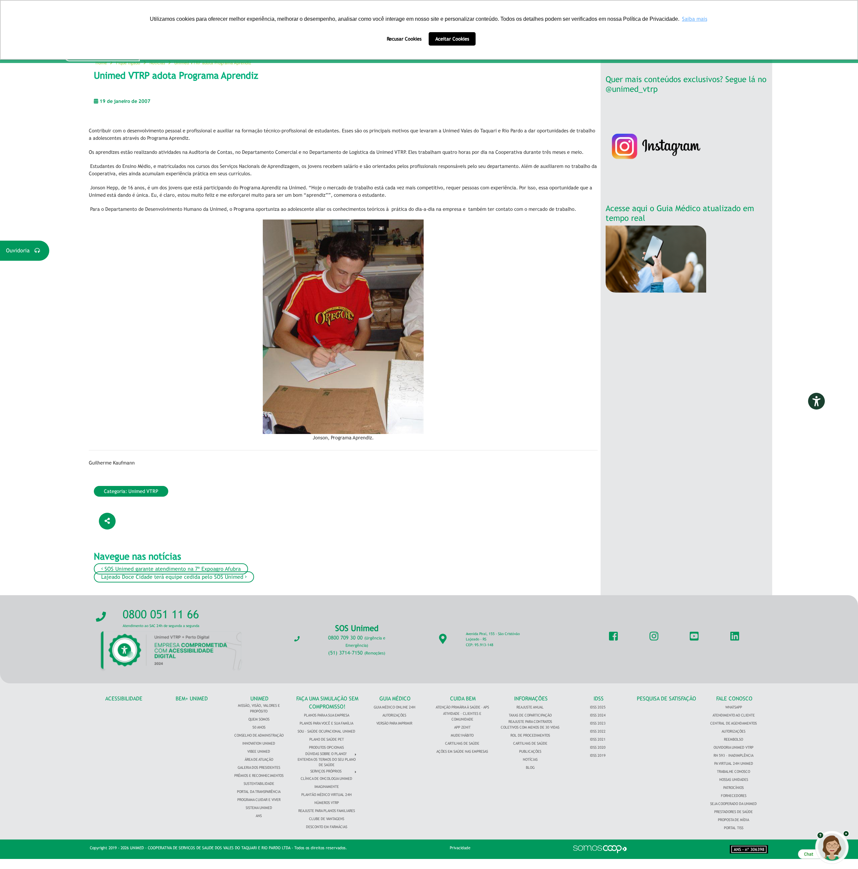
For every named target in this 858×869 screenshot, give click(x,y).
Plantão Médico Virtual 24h (326, 795)
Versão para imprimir (394, 723)
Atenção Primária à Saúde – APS (462, 707)
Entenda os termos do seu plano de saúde (327, 762)
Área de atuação (259, 759)
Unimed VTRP (143, 491)
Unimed (259, 698)
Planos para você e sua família (326, 723)
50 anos (258, 727)
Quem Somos (258, 719)
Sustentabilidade (259, 784)
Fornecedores (733, 796)
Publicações (530, 751)
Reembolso (733, 739)
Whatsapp (733, 707)
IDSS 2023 (598, 723)
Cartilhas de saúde (530, 743)
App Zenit (462, 727)
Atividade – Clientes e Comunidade (462, 716)
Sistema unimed (259, 808)
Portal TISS (733, 828)
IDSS (599, 698)
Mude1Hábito (462, 735)
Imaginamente (326, 787)
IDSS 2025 (598, 707)
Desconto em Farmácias (326, 827)
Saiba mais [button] (694, 19)
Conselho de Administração (259, 735)
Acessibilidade (123, 698)
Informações (531, 698)
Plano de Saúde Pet (326, 739)
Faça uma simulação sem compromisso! (327, 702)
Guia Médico (395, 698)
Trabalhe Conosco (733, 771)
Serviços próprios (326, 771)
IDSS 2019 (598, 755)
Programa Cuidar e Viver (259, 800)
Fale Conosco (734, 698)
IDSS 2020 (598, 747)
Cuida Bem (463, 698)
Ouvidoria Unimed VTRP (733, 747)
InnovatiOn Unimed (258, 743)
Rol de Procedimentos (530, 735)
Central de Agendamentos (733, 723)
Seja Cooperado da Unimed (733, 804)
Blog (530, 767)
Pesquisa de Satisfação (666, 698)
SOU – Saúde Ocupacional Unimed (326, 731)
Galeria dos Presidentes (259, 767)
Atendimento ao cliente (734, 715)
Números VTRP (326, 803)
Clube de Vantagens (326, 819)
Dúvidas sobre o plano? (326, 754)
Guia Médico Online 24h (394, 707)
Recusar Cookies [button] (404, 39)
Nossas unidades (733, 780)
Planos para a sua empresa (326, 715)
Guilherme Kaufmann (112, 462)
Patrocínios (733, 788)
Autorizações (394, 715)
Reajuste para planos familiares (326, 811)
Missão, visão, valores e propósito (259, 708)
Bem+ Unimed (192, 698)
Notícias (530, 759)
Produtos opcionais (326, 747)
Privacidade (460, 848)
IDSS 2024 (598, 715)
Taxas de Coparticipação (530, 715)
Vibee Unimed (258, 751)
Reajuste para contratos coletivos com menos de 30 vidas (530, 724)
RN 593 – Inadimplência (733, 755)
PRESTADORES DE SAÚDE (733, 812)
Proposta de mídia (733, 820)
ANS (259, 816)
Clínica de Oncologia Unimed (326, 779)
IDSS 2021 (598, 739)
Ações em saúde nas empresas (462, 751)
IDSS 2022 (598, 731)
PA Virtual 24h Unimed (733, 763)
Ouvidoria (20, 250)
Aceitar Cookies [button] (452, 39)
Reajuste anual (530, 707)
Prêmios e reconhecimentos (259, 775)
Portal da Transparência (259, 792)
